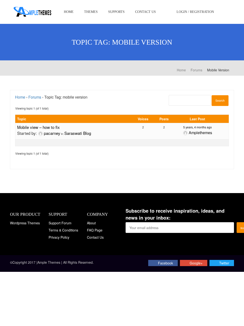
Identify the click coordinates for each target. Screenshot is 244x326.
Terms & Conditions (63, 230)
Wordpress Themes (25, 223)
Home (69, 12)
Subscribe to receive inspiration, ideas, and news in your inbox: (175, 214)
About (91, 223)
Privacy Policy (59, 237)
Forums (34, 97)
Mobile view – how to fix (38, 127)
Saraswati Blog (77, 133)
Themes (91, 12)
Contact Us (145, 12)
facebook (165, 263)
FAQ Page (94, 230)
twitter (224, 263)
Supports (116, 12)
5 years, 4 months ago (197, 127)
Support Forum (60, 223)
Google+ (196, 263)
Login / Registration (195, 12)
